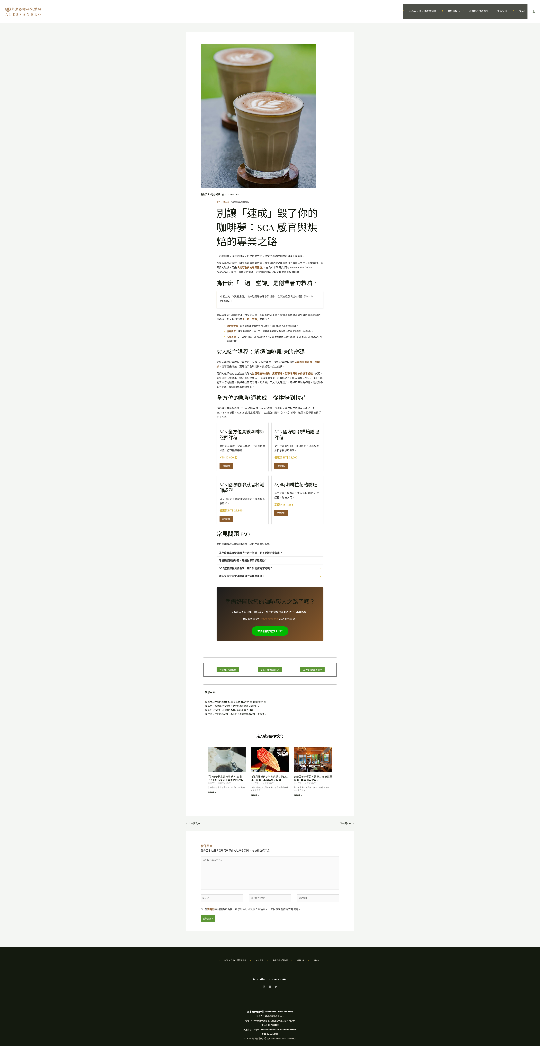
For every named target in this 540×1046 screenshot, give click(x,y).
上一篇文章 (193, 823)
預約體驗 (281, 512)
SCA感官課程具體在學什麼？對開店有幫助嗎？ (245, 568)
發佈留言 (205, 194)
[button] (437, 11)
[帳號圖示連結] (534, 11)
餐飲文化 (502, 11)
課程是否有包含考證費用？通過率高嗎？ (242, 576)
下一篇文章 (347, 823)
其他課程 (452, 11)
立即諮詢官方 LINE (270, 631)
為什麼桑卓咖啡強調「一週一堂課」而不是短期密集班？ (250, 552)
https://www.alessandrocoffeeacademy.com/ (275, 1029)
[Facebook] (270, 986)
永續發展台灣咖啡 (478, 11)
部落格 (226, 201)
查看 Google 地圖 (270, 1033)
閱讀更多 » (212, 792)
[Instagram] (264, 986)
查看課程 (281, 465)
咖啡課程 (215, 194)
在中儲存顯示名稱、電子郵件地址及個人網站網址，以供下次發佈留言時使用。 (253, 909)
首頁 (218, 201)
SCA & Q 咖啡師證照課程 (422, 11)
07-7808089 (273, 1024)
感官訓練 (226, 518)
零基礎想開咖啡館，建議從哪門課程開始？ (243, 560)
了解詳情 (226, 465)
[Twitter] (276, 986)
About (522, 11)
